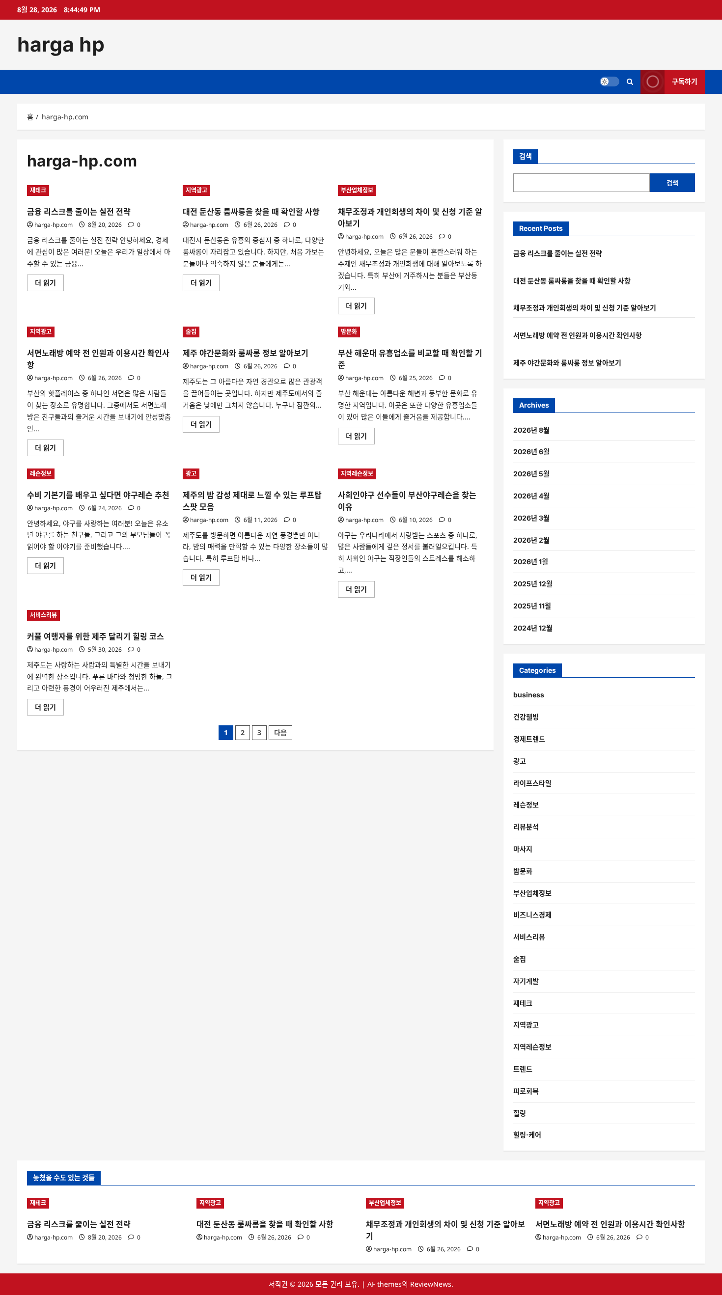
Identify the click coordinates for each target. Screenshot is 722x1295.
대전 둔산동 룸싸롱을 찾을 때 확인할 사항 (251, 212)
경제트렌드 (529, 739)
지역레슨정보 (357, 473)
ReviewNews (430, 1284)
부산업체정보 (357, 190)
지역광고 (196, 190)
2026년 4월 (531, 496)
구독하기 (684, 81)
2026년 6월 (531, 451)
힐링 (519, 1113)
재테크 (38, 190)
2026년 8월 (531, 430)
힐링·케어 (527, 1134)
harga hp (61, 44)
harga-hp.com (53, 224)
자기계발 (526, 981)
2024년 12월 (533, 628)
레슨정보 (41, 473)
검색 (525, 156)
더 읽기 (48, 284)
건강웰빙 (526, 717)
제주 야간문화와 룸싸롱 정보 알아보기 (245, 353)
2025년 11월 (532, 606)
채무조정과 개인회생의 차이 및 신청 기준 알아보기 (584, 307)
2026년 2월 (531, 540)
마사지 (522, 849)
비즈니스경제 (532, 914)
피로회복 (526, 1091)
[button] (630, 81)
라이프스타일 (532, 783)
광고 (191, 473)
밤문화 (349, 332)
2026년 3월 (531, 518)
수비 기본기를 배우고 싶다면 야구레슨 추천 (98, 495)
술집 (191, 332)
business (528, 694)
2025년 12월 (533, 583)
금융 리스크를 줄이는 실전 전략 (79, 212)
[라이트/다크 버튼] (609, 81)
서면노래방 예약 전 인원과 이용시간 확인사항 (577, 335)
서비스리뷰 (43, 615)
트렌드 (522, 1069)
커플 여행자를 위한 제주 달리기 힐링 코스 (95, 636)
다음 (280, 732)
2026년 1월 (530, 561)
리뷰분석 (526, 827)
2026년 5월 (531, 473)
